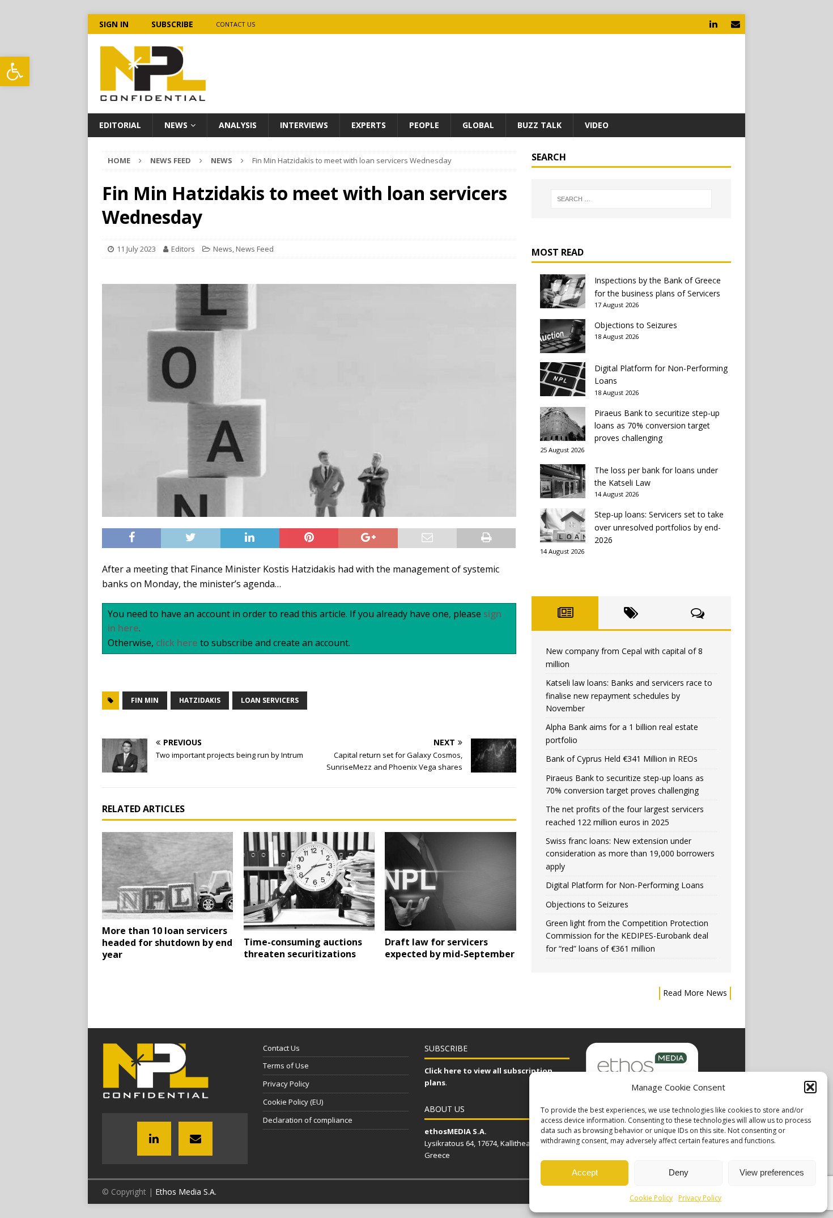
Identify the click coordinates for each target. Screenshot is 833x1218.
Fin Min (145, 700)
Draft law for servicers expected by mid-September (450, 948)
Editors (183, 249)
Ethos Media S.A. (185, 1191)
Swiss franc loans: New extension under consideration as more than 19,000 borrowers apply (630, 853)
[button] (14, 71)
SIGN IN (114, 24)
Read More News (695, 992)
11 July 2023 (136, 249)
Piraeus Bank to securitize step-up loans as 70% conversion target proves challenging (657, 426)
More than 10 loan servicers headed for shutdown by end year (167, 942)
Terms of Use (286, 1065)
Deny (678, 1172)
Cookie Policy (651, 1198)
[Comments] (698, 612)
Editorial (120, 125)
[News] (565, 612)
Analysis (238, 125)
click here (177, 642)
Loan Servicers (270, 700)
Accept (585, 1172)
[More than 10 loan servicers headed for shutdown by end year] (167, 875)
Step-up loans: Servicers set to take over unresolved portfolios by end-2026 (659, 527)
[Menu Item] (713, 24)
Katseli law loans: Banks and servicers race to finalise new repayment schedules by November (629, 695)
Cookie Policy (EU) (293, 1102)
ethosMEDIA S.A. (455, 1131)
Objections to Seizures (635, 325)
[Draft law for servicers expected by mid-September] (450, 881)
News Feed (170, 160)
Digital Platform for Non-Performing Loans (625, 885)
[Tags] (631, 612)
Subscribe (172, 24)
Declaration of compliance (307, 1120)
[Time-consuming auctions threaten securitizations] (309, 881)
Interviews (304, 125)
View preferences (772, 1172)
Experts (368, 125)
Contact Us (235, 24)
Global (478, 125)
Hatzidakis (199, 700)
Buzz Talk (539, 125)
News (176, 125)
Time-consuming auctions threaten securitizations (303, 948)
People (424, 125)
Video (597, 125)
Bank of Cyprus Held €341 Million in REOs (622, 758)
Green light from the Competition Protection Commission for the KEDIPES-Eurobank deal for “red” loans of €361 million (627, 936)
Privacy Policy (699, 1198)
